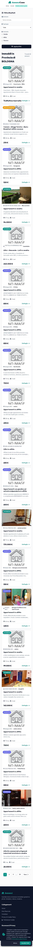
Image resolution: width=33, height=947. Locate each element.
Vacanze (5, 40)
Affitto (5, 37)
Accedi (12, 6)
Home (3, 908)
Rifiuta (15, 943)
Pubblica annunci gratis (21, 6)
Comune (5, 16)
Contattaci (5, 914)
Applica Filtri (17, 46)
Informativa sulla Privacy (19, 939)
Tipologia (5, 24)
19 (20, 874)
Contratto (5, 31)
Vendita (5, 34)
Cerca (7, 6)
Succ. (25, 874)
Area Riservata (6, 911)
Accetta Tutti (25, 943)
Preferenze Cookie (9, 920)
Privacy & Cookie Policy (9, 917)
